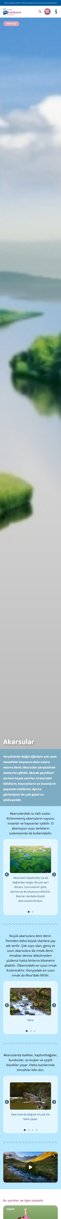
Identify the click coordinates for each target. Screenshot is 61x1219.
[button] (40, 11)
